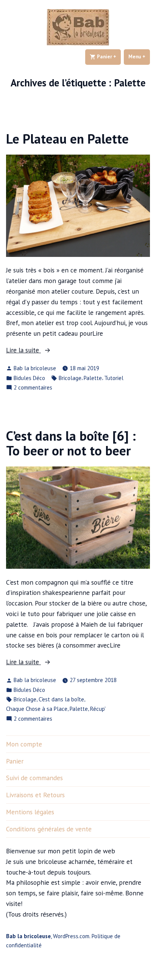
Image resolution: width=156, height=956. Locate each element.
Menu (139, 56)
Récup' (98, 708)
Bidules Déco (29, 378)
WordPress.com (71, 936)
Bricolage (70, 378)
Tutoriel (113, 378)
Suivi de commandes (34, 777)
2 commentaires (33, 387)
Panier (108, 56)
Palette (93, 378)
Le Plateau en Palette (67, 138)
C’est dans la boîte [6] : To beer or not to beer (71, 443)
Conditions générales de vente (49, 829)
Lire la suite (36, 350)
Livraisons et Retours (35, 794)
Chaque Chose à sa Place (36, 708)
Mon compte (24, 744)
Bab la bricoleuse (35, 368)
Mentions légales (30, 811)
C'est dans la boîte (61, 699)
